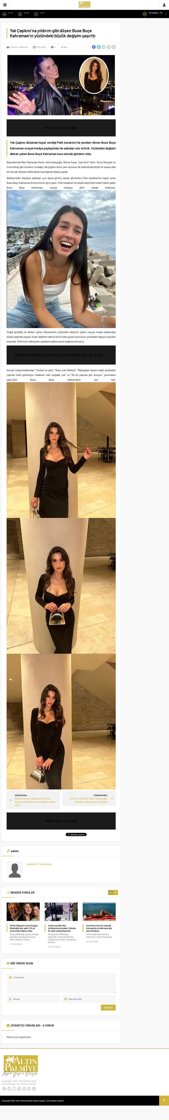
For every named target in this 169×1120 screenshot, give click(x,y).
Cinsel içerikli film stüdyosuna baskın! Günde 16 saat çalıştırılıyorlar (24, 928)
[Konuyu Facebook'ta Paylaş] (94, 47)
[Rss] (34, 1089)
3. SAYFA (14, 47)
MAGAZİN (23, 47)
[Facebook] (4, 1089)
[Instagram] (24, 1089)
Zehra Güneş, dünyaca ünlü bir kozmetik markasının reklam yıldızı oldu (35, 802)
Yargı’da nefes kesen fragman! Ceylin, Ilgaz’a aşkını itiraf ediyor (98, 928)
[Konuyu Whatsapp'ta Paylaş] (104, 47)
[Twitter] (9, 1089)
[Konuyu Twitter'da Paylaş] (99, 47)
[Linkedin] (29, 1089)
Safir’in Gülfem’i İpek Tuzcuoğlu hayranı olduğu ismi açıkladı (88, 800)
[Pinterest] (19, 1089)
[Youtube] (14, 1089)
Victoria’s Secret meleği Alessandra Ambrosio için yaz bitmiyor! (61, 928)
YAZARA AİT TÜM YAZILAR (38, 864)
